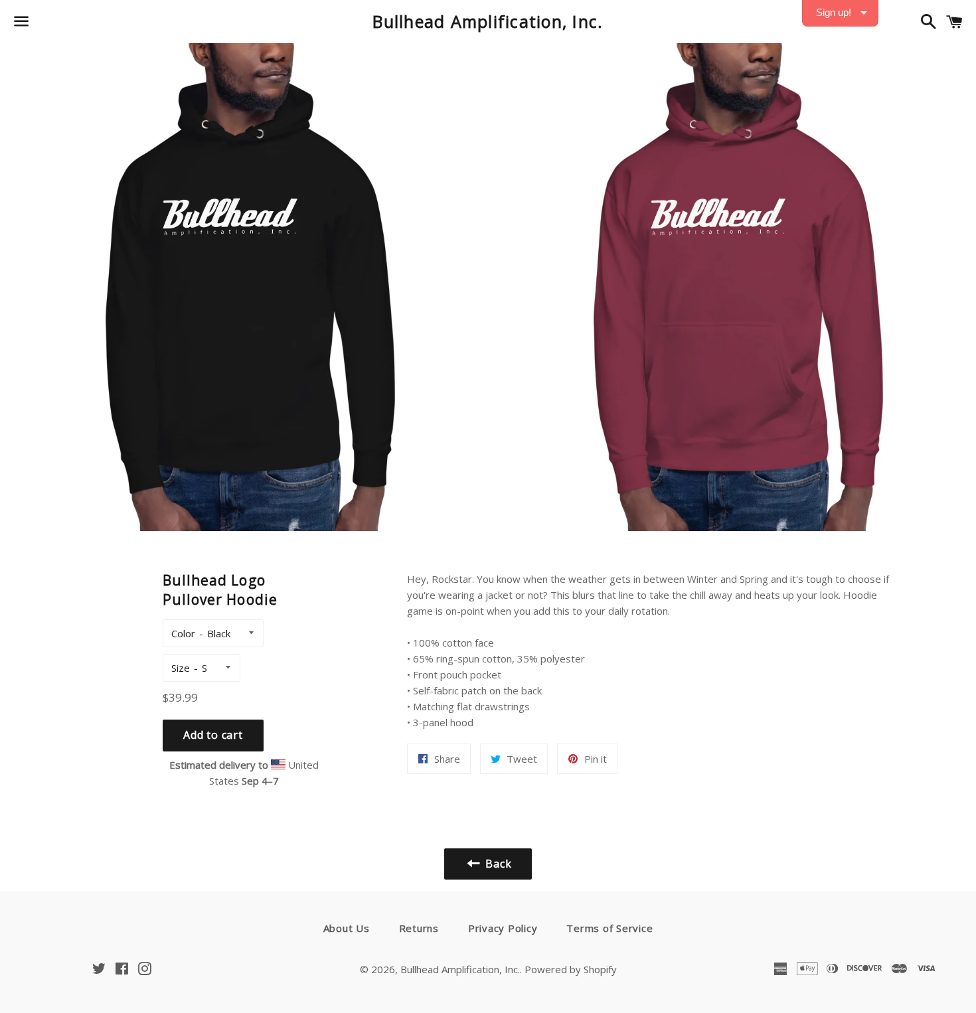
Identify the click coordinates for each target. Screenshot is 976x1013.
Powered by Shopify (571, 969)
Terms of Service (609, 928)
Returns (419, 928)
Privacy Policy (503, 928)
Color (183, 633)
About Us (346, 928)
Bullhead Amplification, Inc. (487, 21)
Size (180, 667)
